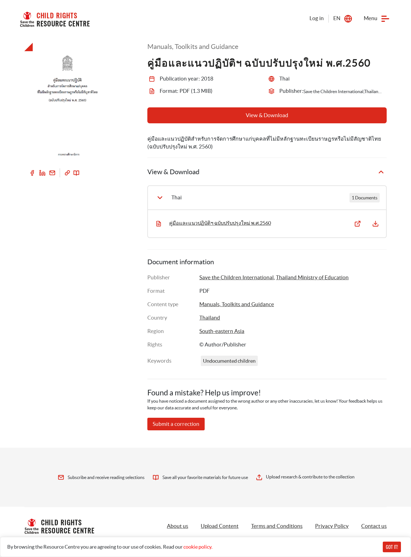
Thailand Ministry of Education (312, 277)
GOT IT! (392, 547)
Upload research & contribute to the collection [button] (310, 476)
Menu (370, 18)
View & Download (267, 115)
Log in (317, 18)
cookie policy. (197, 547)
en (336, 18)
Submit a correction (176, 424)
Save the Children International (236, 277)
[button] (219, 526)
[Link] (67, 172)
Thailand (209, 318)
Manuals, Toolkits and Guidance (236, 304)
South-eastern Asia (221, 331)
